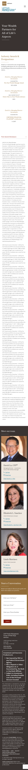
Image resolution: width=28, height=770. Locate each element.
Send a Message (7, 648)
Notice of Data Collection (8, 752)
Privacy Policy (5, 750)
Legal (12, 750)
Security (17, 750)
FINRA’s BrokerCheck (7, 761)
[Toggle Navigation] (25, 6)
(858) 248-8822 (7, 646)
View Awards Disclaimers (8, 137)
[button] (9, 479)
